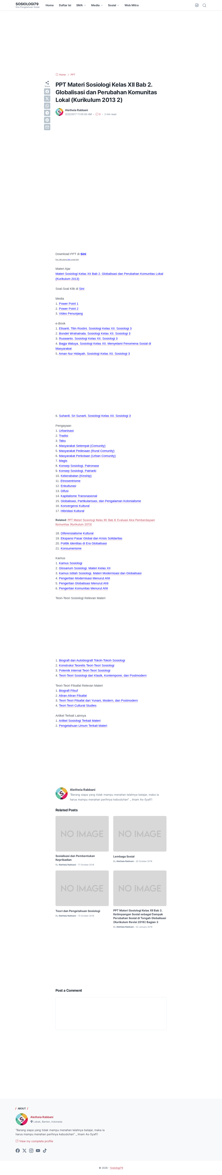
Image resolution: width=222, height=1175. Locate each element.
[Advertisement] (111, 41)
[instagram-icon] (31, 1151)
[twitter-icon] (24, 1151)
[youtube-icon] (38, 1151)
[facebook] (47, 91)
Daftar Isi (65, 5)
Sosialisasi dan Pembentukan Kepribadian (75, 857)
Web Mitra (132, 5)
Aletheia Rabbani (41, 1117)
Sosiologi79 (27, 4)
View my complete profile (35, 1141)
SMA (79, 5)
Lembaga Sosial (123, 856)
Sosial (112, 5)
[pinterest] (47, 120)
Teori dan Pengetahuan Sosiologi (78, 911)
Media (95, 5)
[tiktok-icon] (45, 1151)
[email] (47, 127)
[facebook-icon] (18, 1151)
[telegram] (47, 113)
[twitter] (47, 98)
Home (50, 5)
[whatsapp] (47, 106)
